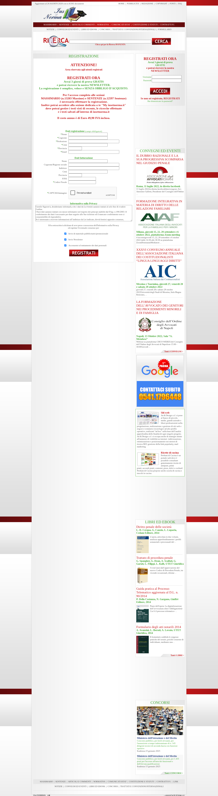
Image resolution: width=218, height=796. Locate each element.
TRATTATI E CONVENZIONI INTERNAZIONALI (133, 29)
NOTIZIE (51, 29)
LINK (175, 781)
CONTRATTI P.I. (163, 781)
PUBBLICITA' (133, 3)
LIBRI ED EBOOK (89, 29)
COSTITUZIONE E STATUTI (141, 781)
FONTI (173, 3)
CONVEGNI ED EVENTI (68, 29)
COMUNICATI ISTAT (117, 781)
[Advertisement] (137, 14)
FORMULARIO (164, 29)
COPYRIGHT (161, 3)
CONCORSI (104, 29)
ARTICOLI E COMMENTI (79, 781)
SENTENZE (60, 781)
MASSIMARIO (46, 781)
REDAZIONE (147, 3)
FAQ (180, 3)
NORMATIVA (99, 781)
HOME (121, 3)
